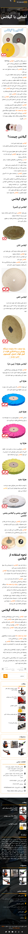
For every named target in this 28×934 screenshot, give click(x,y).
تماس (25, 119)
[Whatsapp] (18, 931)
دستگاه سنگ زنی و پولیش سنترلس (11, 697)
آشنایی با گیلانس (13, 705)
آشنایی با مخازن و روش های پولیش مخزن (11, 689)
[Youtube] (12, 931)
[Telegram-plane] (22, 931)
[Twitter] (6, 931)
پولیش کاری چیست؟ (13, 723)
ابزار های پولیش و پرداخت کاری (10, 714)
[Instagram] (15, 931)
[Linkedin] (9, 931)
